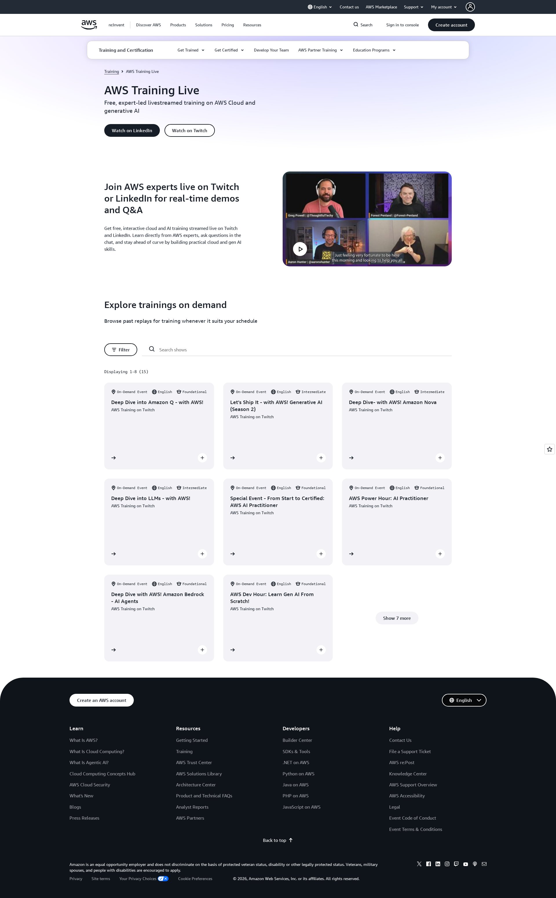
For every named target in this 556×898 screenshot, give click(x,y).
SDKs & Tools (296, 751)
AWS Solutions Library (199, 774)
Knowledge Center (408, 774)
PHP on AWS (296, 796)
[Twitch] (456, 865)
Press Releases (84, 818)
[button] (148, 25)
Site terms (101, 878)
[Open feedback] (549, 449)
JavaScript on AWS (302, 807)
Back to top (274, 840)
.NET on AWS (296, 762)
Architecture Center (196, 785)
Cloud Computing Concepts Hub (102, 774)
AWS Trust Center (194, 762)
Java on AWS (296, 785)
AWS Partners (190, 818)
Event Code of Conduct (412, 818)
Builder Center (297, 740)
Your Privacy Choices (137, 878)
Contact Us (400, 740)
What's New (81, 796)
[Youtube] (465, 865)
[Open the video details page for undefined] (367, 219)
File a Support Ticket (410, 751)
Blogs (75, 807)
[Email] (484, 865)
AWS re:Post (401, 762)
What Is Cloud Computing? (97, 751)
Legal (394, 807)
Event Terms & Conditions (415, 829)
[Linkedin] (438, 865)
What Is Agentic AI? (89, 762)
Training (111, 71)
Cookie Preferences (195, 878)
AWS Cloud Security (90, 785)
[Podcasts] (475, 865)
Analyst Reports (192, 807)
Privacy (76, 878)
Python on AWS (298, 774)
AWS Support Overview (413, 785)
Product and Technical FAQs (204, 796)
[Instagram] (447, 865)
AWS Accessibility (407, 796)
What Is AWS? (84, 740)
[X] (419, 865)
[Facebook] (428, 865)
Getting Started (192, 740)
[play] (300, 249)
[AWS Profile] (470, 7)
